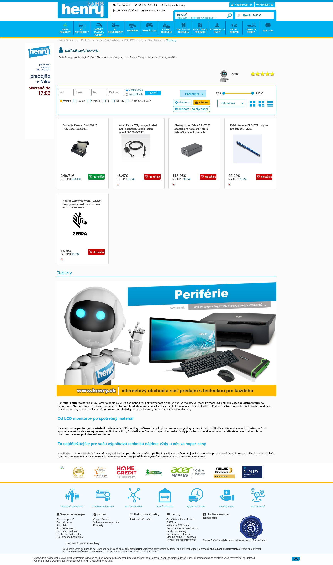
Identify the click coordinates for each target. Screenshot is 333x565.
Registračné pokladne (178, 534)
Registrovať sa (243, 4)
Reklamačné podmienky (70, 536)
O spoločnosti (101, 519)
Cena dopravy (64, 522)
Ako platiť (62, 525)
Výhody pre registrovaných (181, 539)
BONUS (119, 101)
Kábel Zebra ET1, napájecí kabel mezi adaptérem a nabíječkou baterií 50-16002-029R (138, 129)
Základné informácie (141, 519)
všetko (203, 102)
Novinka (81, 101)
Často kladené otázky (126, 10)
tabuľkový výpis (270, 104)
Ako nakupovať (65, 519)
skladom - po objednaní (193, 109)
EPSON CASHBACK (140, 101)
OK (296, 558)
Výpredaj (96, 101)
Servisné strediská (67, 531)
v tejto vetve (136, 89)
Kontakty (98, 525)
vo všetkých (136, 94)
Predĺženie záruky (176, 531)
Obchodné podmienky (69, 534)
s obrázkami (261, 104)
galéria (253, 104)
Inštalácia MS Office (177, 525)
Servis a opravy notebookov (182, 528)
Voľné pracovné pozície (106, 522)
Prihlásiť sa (266, 4)
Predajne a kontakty (174, 5)
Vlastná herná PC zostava (181, 536)
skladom (183, 102)
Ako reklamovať (65, 528)
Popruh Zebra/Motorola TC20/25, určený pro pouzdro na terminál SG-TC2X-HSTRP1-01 (82, 204)
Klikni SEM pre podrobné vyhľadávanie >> (196, 18)
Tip (108, 101)
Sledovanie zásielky (154, 10)
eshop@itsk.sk (123, 5)
